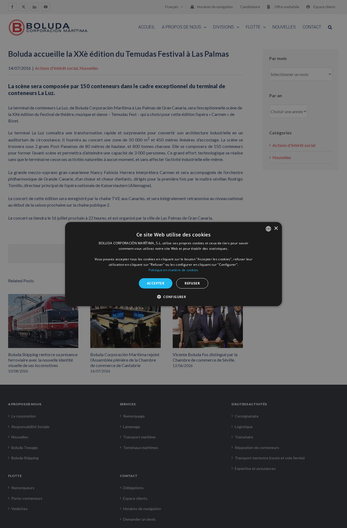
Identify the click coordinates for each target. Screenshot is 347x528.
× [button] (276, 228)
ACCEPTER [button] (155, 283)
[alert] (173, 264)
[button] (173, 296)
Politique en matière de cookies (173, 270)
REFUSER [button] (192, 283)
